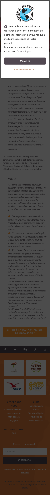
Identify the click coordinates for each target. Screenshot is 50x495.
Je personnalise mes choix (25, 69)
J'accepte (25, 60)
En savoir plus (24, 51)
